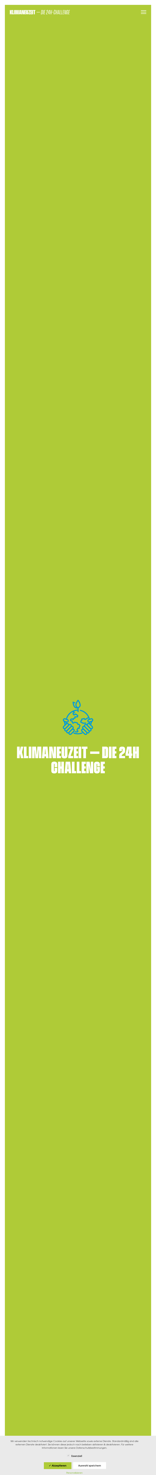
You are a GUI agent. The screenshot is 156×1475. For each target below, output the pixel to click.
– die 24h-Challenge (40, 12)
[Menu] (143, 12)
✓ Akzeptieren (57, 1465)
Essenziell (76, 1456)
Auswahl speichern (89, 1465)
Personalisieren (74, 1472)
